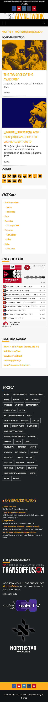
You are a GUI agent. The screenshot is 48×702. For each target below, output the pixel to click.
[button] (4, 22)
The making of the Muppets (18, 76)
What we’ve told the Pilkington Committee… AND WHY (21, 346)
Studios (7, 243)
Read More (7, 92)
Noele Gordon (34, 452)
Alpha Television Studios (20, 394)
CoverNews (33, 694)
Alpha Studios (11, 248)
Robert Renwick (8, 468)
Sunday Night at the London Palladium (15, 473)
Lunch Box (27, 441)
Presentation (9, 220)
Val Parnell (16, 478)
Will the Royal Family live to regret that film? (19, 532)
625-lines (6, 394)
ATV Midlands (8, 405)
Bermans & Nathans (9, 410)
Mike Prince (33, 447)
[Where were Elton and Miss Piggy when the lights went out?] (24, 112)
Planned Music (8, 462)
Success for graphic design (12, 360)
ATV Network (19, 405)
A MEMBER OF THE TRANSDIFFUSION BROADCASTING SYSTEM (24, 2)
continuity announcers (11, 421)
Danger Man (35, 421)
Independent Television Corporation (14, 436)
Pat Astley (20, 457)
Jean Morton (31, 436)
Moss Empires (8, 452)
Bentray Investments (32, 405)
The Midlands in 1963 (12, 202)
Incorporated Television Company (13, 431)
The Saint (6, 478)
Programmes (9, 230)
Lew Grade (18, 441)
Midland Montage (9, 447)
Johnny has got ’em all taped (13, 355)
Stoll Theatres (32, 468)
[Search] (43, 22)
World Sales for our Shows (12, 351)
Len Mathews (7, 441)
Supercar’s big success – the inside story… (17, 365)
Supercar (32, 473)
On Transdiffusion (20, 500)
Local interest (11, 211)
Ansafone (6, 400)
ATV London (35, 400)
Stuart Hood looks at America (14, 512)
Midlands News (22, 447)
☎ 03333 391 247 (10, 586)
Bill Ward (22, 410)
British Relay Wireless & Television (14, 415)
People (7, 216)
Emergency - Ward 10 (18, 426)
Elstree (6, 426)
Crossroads (24, 421)
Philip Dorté (29, 457)
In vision (9, 207)
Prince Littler (20, 462)
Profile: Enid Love (9, 506)
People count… (9, 520)
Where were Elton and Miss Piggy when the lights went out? (21, 136)
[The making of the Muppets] (24, 55)
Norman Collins (8, 457)
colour (29, 415)
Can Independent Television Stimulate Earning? (21, 526)
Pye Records (30, 462)
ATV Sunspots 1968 (13, 225)
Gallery (9, 239)
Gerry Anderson (11, 234)
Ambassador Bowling (36, 394)
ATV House (26, 400)
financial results (32, 426)
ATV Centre (16, 400)
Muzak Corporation (20, 452)
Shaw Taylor (20, 468)
